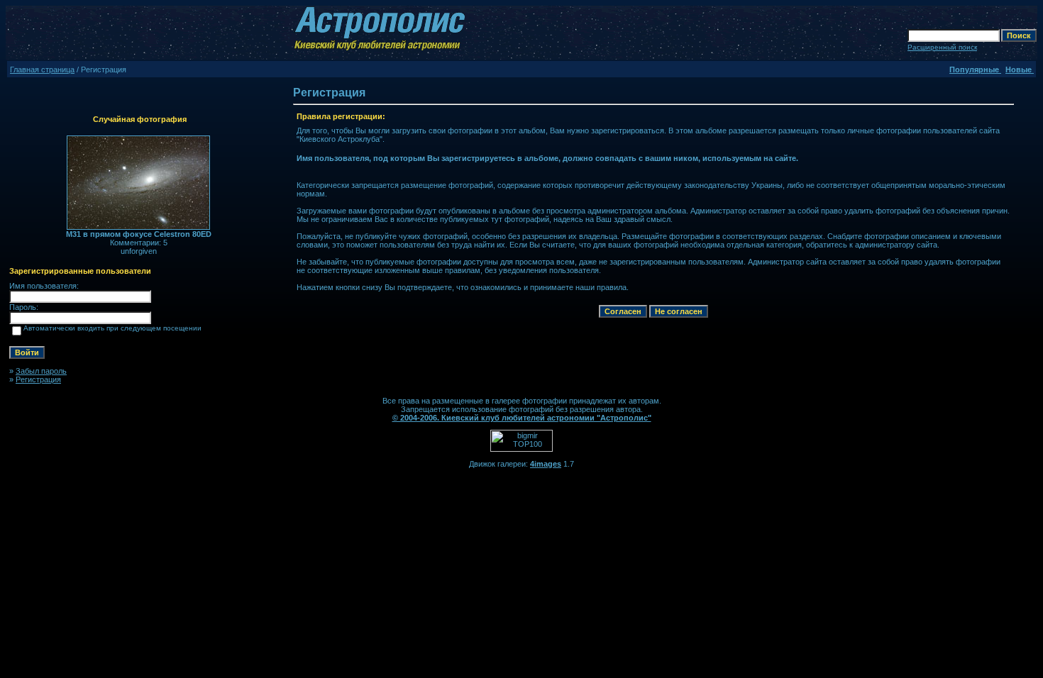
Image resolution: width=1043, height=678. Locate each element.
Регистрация (38, 379)
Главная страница (42, 69)
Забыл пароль (41, 371)
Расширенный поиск (942, 47)
